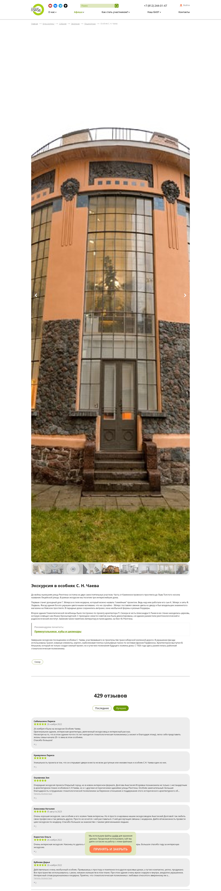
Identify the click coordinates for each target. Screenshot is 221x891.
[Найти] (117, 6)
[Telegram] (60, 6)
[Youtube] (50, 6)
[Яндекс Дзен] (66, 6)
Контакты (184, 12)
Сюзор (37, 662)
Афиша (78, 12)
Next (185, 295)
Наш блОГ (153, 12)
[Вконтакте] (55, 6)
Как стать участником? (115, 12)
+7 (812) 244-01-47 (155, 5)
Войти (186, 5)
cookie (115, 835)
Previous (36, 295)
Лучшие (121, 708)
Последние (102, 708)
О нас (51, 12)
